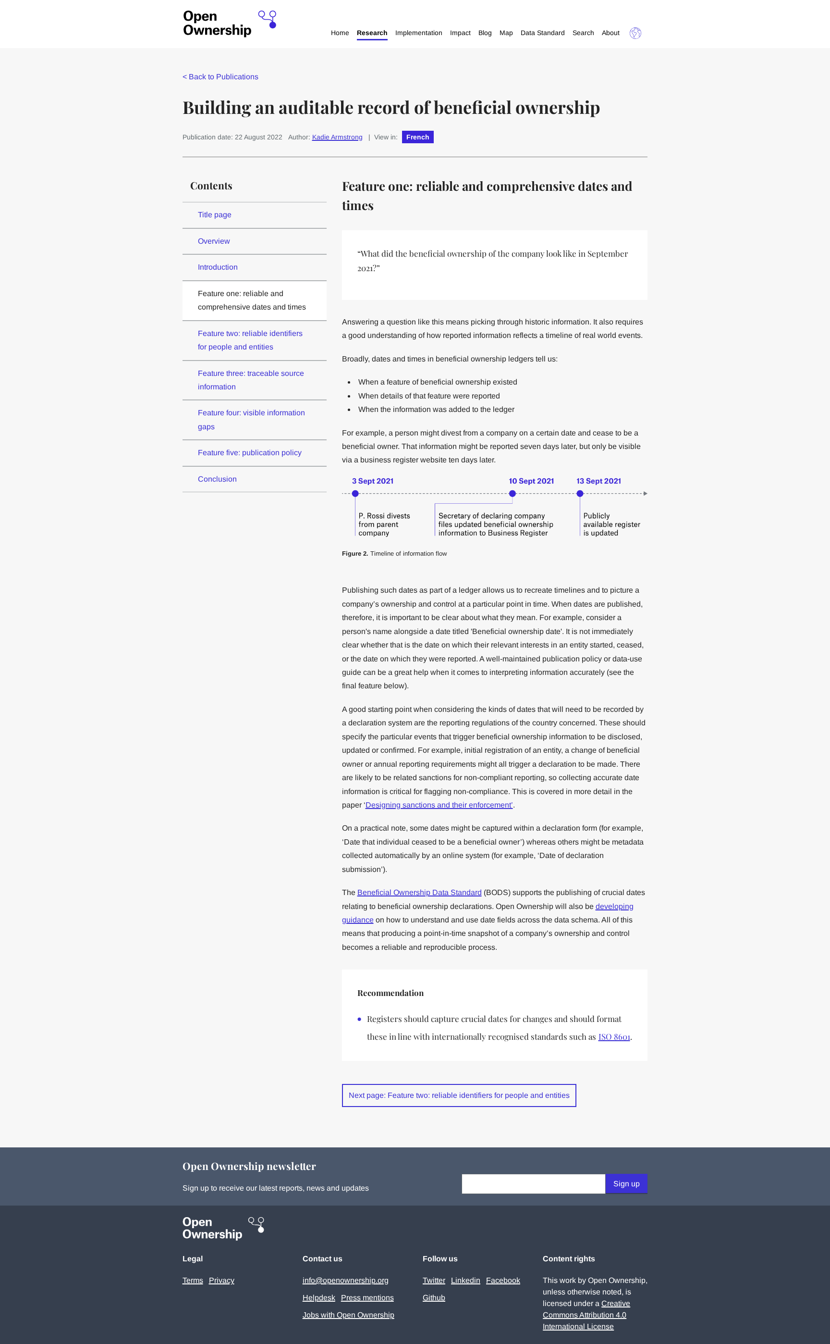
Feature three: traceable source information (251, 380)
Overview (214, 241)
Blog (485, 33)
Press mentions (367, 1298)
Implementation (418, 33)
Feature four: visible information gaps (251, 419)
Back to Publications (220, 77)
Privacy (221, 1280)
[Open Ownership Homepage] (230, 24)
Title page (215, 215)
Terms (193, 1280)
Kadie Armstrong (337, 137)
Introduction (218, 267)
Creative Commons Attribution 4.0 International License (586, 1315)
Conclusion (217, 479)
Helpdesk (319, 1298)
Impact (460, 33)
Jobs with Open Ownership (348, 1315)
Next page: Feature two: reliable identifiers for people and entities (459, 1095)
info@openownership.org (346, 1280)
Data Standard (543, 33)
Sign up (626, 1184)
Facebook (503, 1280)
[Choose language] (635, 33)
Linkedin (465, 1280)
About (611, 33)
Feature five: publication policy (250, 452)
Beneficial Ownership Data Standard (419, 892)
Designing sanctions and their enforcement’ (439, 805)
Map (506, 33)
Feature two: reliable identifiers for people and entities (250, 340)
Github (434, 1298)
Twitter (434, 1280)
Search (583, 33)
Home (340, 33)
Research (372, 33)
